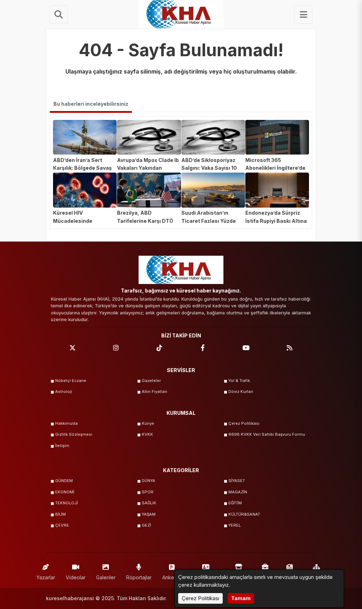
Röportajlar (139, 577)
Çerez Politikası (243, 423)
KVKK (147, 434)
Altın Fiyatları (154, 391)
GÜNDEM (64, 480)
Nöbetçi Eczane (70, 380)
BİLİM (60, 514)
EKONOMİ (64, 491)
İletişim (62, 445)
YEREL (234, 525)
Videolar (76, 577)
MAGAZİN (237, 491)
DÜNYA (148, 480)
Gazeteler (151, 380)
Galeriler (106, 577)
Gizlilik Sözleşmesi (73, 434)
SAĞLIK (149, 502)
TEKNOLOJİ (66, 502)
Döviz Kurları (240, 391)
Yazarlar (45, 577)
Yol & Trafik (239, 380)
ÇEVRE (62, 525)
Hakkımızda (66, 423)
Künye (148, 423)
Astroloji (63, 391)
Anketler (172, 577)
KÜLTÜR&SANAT (244, 514)
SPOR (147, 491)
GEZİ (146, 525)
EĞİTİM (235, 502)
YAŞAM (149, 514)
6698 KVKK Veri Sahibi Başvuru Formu (266, 434)
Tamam (241, 598)
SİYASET (236, 480)
